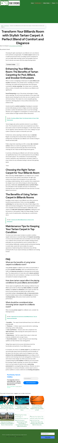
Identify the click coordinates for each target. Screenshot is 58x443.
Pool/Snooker (38, 3)
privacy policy (18, 386)
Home (32, 3)
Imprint (7, 436)
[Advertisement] (29, 15)
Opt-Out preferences (19, 436)
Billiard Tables (46, 3)
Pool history (6, 25)
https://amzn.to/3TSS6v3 (15, 46)
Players (53, 3)
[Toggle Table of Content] (17, 64)
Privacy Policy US (12, 436)
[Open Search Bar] (57, 3)
